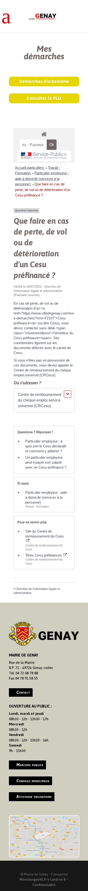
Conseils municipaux (33, 781)
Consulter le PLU (44, 98)
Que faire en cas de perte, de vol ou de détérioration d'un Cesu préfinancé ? (42, 189)
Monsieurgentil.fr (33, 879)
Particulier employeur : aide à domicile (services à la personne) (42, 178)
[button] (44, 400)
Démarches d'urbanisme (44, 81)
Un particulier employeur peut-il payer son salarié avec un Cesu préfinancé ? (45, 462)
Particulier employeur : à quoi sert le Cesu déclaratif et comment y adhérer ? (45, 446)
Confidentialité (44, 885)
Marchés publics (29, 765)
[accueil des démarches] (44, 134)
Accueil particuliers (30, 168)
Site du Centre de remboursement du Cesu (44, 533)
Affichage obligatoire (34, 796)
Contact (23, 692)
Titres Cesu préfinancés (44, 555)
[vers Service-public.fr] (44, 155)
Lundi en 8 (57, 879)
